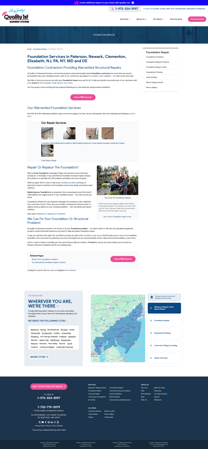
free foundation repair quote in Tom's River (56, 83)
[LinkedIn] (51, 422)
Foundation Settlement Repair (113, 143)
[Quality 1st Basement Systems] (16, 15)
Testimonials (109, 417)
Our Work (157, 19)
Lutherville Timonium (64, 347)
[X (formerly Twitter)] (39, 422)
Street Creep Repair (94, 143)
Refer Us (144, 400)
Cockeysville (47, 333)
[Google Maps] (48, 422)
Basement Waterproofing (97, 388)
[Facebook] (45, 422)
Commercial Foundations (97, 397)
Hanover (34, 344)
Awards (156, 397)
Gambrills (72, 337)
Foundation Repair (157, 52)
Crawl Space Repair (48, 160)
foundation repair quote (92, 235)
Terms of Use (50, 426)
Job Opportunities (160, 394)
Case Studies (151, 77)
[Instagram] (55, 422)
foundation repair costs (122, 217)
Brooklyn (64, 330)
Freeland (62, 337)
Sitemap (60, 426)
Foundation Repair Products (157, 62)
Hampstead (65, 340)
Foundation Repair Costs (156, 67)
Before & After (110, 411)
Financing (157, 391)
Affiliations (158, 400)
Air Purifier (91, 400)
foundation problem (68, 183)
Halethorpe (54, 340)
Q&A (142, 391)
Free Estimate (197, 19)
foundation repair (97, 76)
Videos (90, 417)
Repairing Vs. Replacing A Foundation (51, 214)
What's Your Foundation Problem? (45, 259)
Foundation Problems (155, 57)
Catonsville (35, 333)
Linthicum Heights (47, 347)
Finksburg (35, 337)
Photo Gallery (151, 87)
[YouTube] (42, 422)
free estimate (70, 270)
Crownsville (66, 333)
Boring (43, 330)
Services (124, 19)
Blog (142, 397)
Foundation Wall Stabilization (52, 143)
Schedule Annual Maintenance (120, 400)
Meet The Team (159, 388)
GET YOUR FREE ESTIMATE (47, 386)
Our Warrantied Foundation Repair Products (49, 262)
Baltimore (35, 330)
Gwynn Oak (44, 340)
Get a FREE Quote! (83, 97)
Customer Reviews (94, 411)
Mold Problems (114, 397)
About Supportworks (154, 82)
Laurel (69, 344)
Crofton (57, 333)
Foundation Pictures (154, 72)
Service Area (176, 19)
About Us (140, 19)
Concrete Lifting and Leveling (119, 391)
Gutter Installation (115, 394)
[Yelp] (58, 422)
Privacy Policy (40, 426)
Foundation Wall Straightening (74, 143)
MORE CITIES (38, 356)
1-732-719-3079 (48, 407)
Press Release (146, 394)
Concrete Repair (94, 394)
